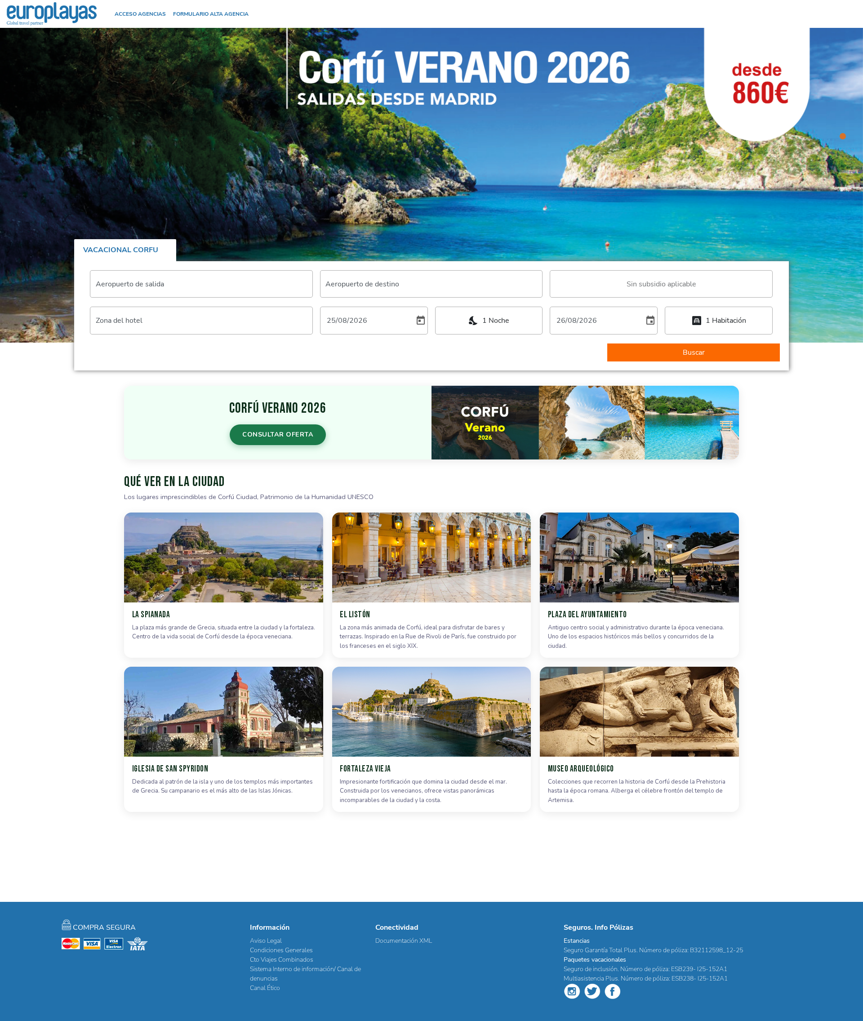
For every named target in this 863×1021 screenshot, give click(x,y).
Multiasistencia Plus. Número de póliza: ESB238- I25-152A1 (646, 978)
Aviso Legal (266, 940)
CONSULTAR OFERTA (277, 434)
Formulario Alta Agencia (211, 14)
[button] (845, 14)
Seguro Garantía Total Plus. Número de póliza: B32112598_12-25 (653, 950)
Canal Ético (265, 988)
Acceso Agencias (140, 14)
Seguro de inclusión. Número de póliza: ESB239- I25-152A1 (645, 969)
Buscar (694, 352)
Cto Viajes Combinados (281, 959)
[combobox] (661, 284)
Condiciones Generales (281, 950)
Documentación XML (403, 940)
